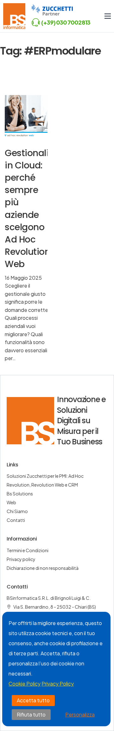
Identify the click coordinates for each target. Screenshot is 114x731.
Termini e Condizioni (27, 550)
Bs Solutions (20, 493)
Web (11, 502)
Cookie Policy (25, 683)
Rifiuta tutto (31, 714)
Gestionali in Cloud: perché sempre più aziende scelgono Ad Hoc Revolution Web (27, 209)
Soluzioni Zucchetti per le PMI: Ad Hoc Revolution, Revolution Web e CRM (45, 480)
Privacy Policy (57, 683)
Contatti (16, 520)
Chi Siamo (17, 511)
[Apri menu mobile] (107, 16)
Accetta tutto (33, 700)
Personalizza (80, 714)
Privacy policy (21, 559)
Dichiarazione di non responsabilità (43, 568)
